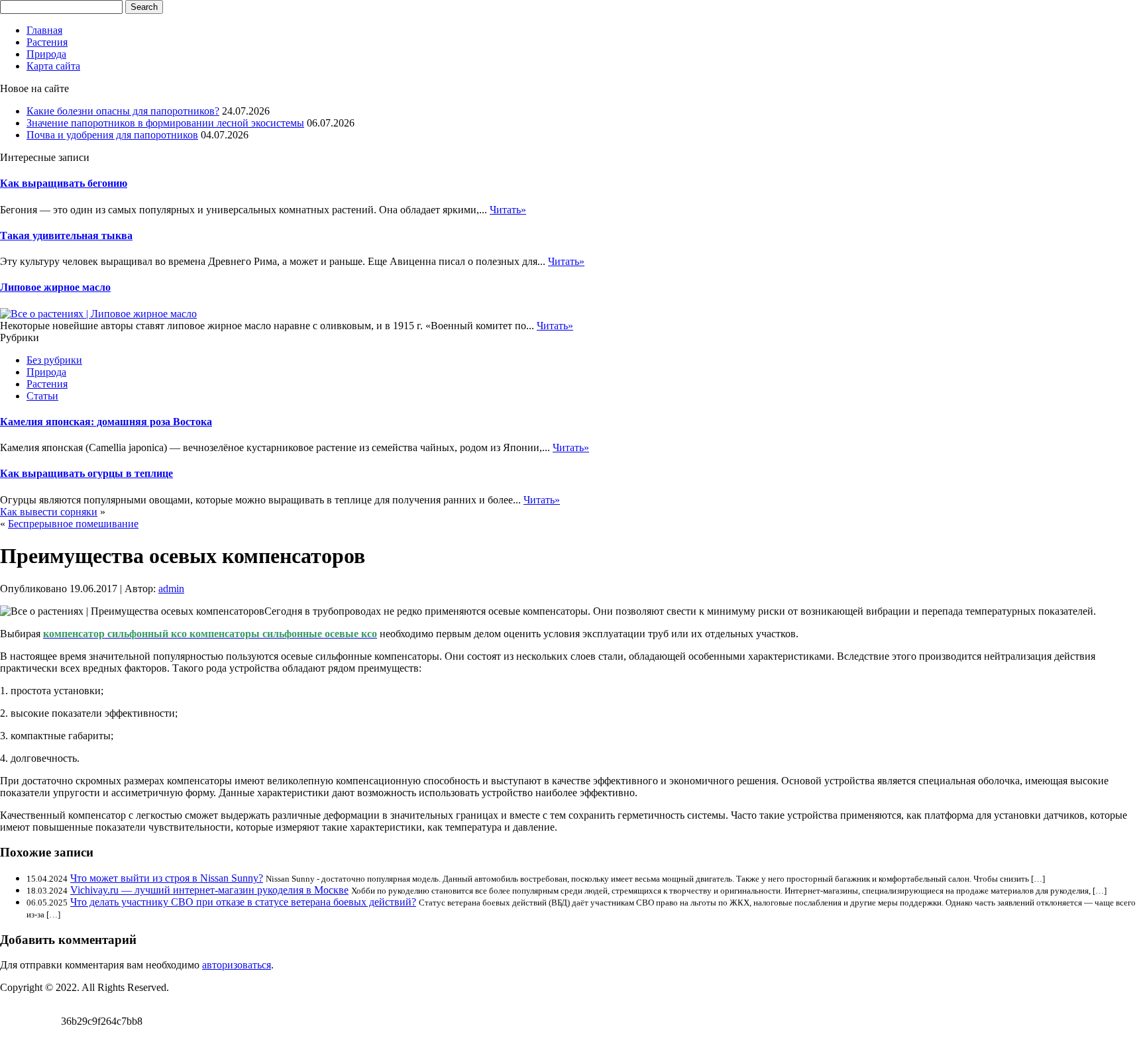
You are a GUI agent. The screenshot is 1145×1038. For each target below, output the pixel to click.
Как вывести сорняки (48, 511)
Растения (47, 42)
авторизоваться (236, 964)
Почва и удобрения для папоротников (112, 134)
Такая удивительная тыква (66, 235)
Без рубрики (54, 360)
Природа (46, 54)
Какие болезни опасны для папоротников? (123, 111)
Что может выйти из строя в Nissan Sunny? (166, 878)
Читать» (508, 209)
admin (171, 588)
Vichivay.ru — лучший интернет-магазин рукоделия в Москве (209, 890)
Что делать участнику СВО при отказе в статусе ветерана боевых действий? (243, 902)
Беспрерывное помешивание (73, 523)
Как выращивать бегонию (63, 183)
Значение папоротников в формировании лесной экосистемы (165, 123)
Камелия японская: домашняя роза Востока (106, 421)
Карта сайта (53, 66)
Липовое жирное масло (55, 287)
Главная (44, 30)
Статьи (42, 395)
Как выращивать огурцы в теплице (86, 473)
